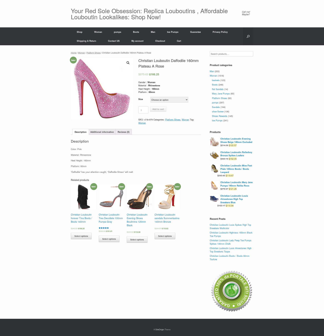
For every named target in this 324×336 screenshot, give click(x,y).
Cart (179, 40)
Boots (136, 31)
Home (73, 52)
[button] (248, 36)
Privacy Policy (220, 31)
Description (81, 131)
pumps (117, 31)
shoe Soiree (218, 111)
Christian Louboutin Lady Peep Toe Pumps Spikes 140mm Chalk (230, 242)
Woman (98, 31)
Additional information (102, 131)
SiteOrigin (159, 329)
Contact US (114, 40)
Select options (81, 236)
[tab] (80, 132)
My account (137, 40)
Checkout (160, 40)
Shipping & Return (86, 40)
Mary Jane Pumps (221, 93)
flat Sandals (218, 89)
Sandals (216, 107)
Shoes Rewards (219, 116)
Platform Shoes (94, 52)
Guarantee (195, 31)
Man (153, 31)
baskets (216, 80)
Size (140, 99)
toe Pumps (172, 31)
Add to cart (158, 109)
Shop (79, 31)
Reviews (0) (123, 131)
